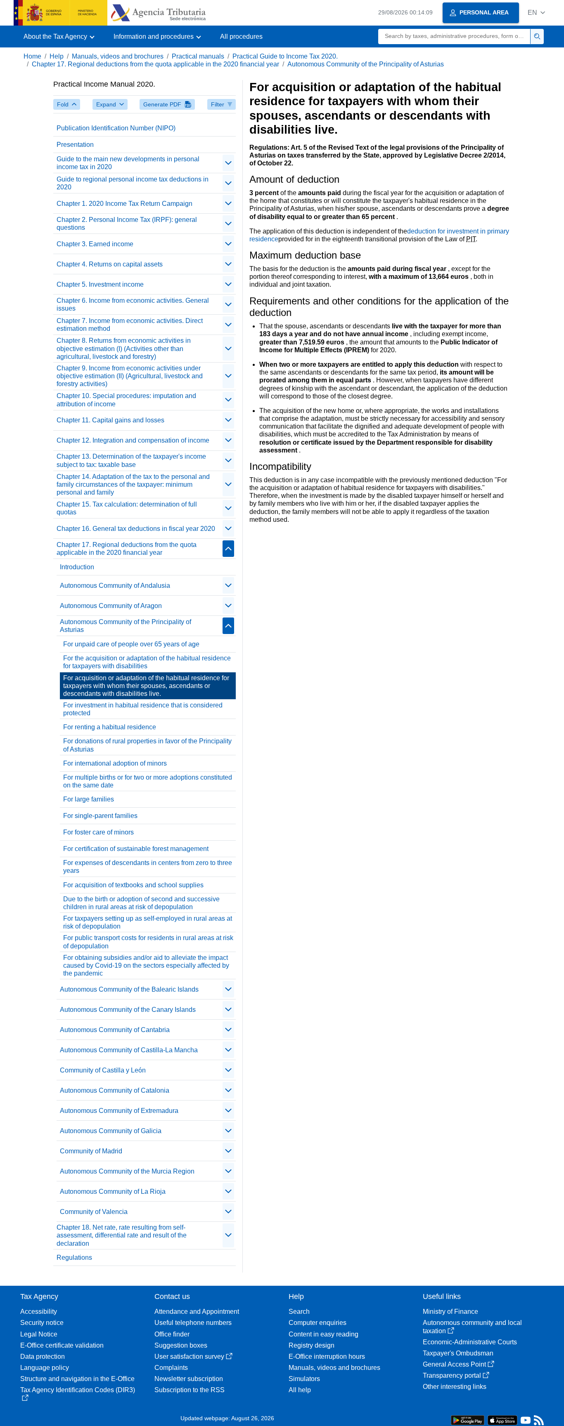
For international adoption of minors (115, 763)
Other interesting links (454, 1386)
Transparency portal (452, 1375)
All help (300, 1389)
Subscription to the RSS (189, 1389)
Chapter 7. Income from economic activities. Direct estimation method (130, 324)
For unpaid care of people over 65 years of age (131, 644)
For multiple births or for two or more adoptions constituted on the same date (147, 781)
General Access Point (454, 1364)
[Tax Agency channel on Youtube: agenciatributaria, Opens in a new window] (526, 1422)
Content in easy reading (323, 1334)
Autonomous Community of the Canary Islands (128, 1009)
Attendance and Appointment (196, 1311)
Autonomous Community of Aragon (111, 605)
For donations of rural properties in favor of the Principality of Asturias (147, 745)
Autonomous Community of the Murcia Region (127, 1171)
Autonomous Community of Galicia (110, 1130)
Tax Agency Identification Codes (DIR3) (77, 1389)
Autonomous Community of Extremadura (119, 1110)
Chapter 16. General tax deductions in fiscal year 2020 (136, 528)
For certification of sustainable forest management (136, 848)
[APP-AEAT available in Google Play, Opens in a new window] (467, 1419)
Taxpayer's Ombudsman (458, 1353)
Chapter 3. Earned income (95, 243)
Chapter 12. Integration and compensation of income (133, 440)
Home (32, 56)
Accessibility (38, 1311)
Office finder (172, 1334)
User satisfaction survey (189, 1356)
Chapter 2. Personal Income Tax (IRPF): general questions (127, 223)
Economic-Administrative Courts (470, 1342)
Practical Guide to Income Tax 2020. (285, 56)
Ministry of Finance (450, 1311)
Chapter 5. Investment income (100, 284)
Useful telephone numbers (193, 1322)
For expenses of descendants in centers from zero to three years (147, 866)
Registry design (311, 1345)
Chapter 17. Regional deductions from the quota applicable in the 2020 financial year (155, 64)
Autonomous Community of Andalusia (115, 585)
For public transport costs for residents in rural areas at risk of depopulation (148, 941)
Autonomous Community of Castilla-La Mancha (129, 1050)
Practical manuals (198, 56)
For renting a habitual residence (109, 727)
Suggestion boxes (180, 1345)
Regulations (74, 1257)
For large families (88, 799)
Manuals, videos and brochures (118, 56)
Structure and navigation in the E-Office (77, 1378)
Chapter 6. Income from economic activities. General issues (133, 304)
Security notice (42, 1322)
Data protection (42, 1356)
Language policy (44, 1367)
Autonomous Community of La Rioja (113, 1191)
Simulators (304, 1378)
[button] (536, 12)
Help (57, 56)
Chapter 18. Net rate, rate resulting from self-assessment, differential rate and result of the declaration (122, 1235)
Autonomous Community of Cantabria (115, 1029)
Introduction (77, 566)
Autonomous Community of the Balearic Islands (129, 989)
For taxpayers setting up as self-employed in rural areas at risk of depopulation (147, 922)
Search (299, 1311)
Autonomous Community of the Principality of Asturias (365, 64)
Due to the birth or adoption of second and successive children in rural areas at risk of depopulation (141, 903)
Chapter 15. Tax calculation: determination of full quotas (127, 508)
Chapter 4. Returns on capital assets (110, 264)
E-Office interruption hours (327, 1356)
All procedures (241, 36)
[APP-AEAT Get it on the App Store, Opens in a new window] (502, 1419)
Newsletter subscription (188, 1378)
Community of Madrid (91, 1151)
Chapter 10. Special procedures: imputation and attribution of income (126, 399)
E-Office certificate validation (62, 1345)
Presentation (75, 144)
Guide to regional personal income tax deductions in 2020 (133, 183)
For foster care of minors (98, 832)
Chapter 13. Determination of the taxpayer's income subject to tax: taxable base (131, 460)
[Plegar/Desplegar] (228, 163)
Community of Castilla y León (103, 1070)
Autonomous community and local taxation (472, 1326)
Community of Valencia (94, 1211)
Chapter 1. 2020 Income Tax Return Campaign (124, 203)
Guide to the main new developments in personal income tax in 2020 (128, 163)
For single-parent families (100, 815)
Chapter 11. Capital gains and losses (110, 420)
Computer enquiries (317, 1322)
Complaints (171, 1367)
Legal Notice (38, 1334)
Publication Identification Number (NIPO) (116, 128)
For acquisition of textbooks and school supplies (133, 885)
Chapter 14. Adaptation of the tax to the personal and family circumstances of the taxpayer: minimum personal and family (133, 484)
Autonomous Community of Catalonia (114, 1090)
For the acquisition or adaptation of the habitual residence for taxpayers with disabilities (147, 662)
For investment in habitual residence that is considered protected (143, 709)
